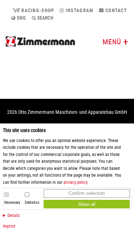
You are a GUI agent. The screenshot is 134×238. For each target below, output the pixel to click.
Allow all (86, 204)
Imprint (9, 226)
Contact (115, 10)
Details (14, 215)
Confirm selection (87, 193)
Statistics (32, 202)
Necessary (12, 202)
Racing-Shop (37, 10)
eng (21, 18)
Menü (112, 41)
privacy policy (75, 182)
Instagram (78, 10)
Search (44, 18)
